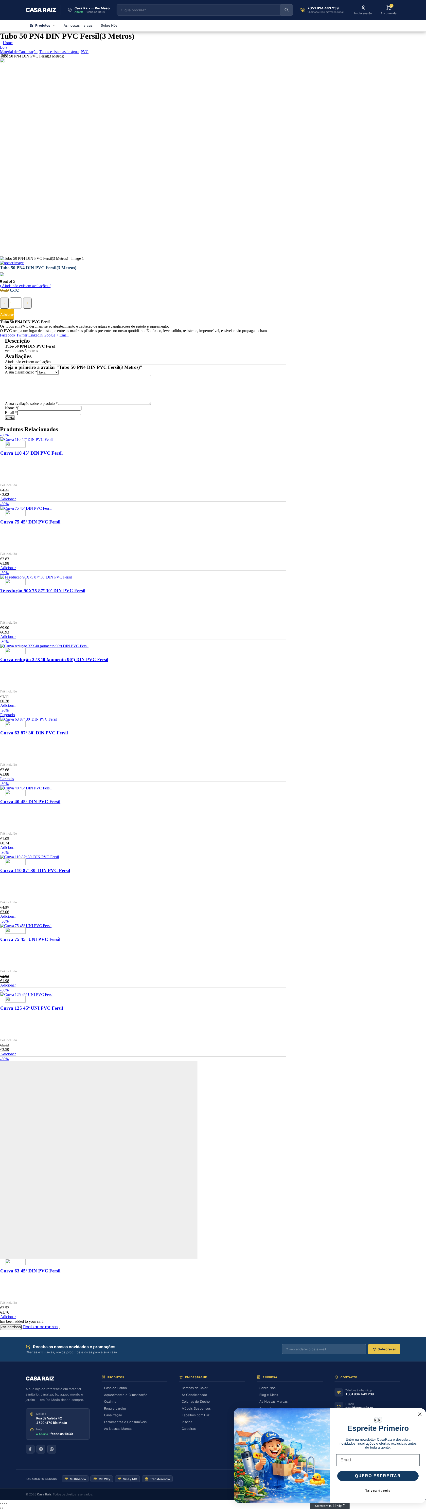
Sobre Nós (109, 25)
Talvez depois (378, 1490)
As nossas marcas (78, 25)
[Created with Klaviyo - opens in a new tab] (330, 1506)
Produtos (42, 25)
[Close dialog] (420, 1414)
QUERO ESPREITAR (378, 1476)
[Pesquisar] (286, 10)
